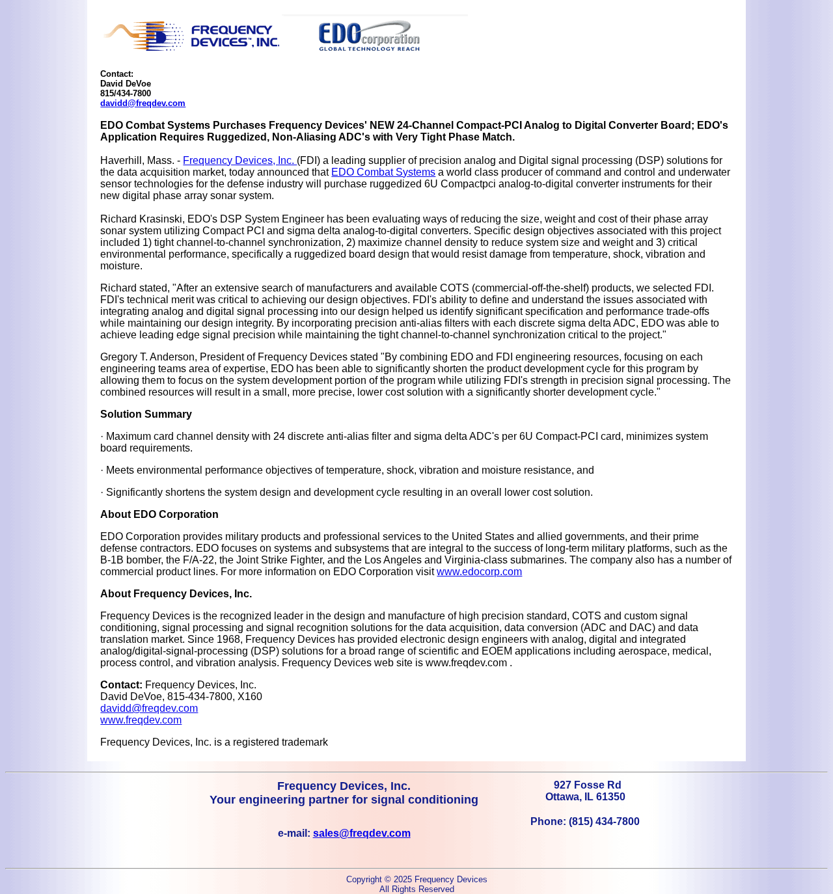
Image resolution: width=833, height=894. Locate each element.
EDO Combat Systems (383, 172)
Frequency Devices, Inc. (240, 160)
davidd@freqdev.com (142, 103)
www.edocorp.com (479, 571)
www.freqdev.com (141, 719)
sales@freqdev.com (362, 833)
